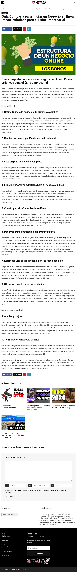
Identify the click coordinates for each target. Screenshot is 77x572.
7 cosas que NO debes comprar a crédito (11, 407)
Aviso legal (5, 540)
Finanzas (4, 13)
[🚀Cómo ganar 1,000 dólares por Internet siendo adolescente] (38, 389)
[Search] (73, 2)
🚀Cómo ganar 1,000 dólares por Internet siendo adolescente (38, 408)
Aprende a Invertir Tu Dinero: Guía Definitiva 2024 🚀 (63, 407)
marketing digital (65, 238)
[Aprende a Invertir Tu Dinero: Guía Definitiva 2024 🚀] (63, 389)
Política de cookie (7, 551)
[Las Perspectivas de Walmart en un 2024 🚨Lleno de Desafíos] (13, 417)
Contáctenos (5, 555)
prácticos (5, 363)
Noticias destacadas (12, 9)
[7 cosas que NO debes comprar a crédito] (13, 389)
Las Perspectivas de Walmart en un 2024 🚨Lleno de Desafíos (13, 435)
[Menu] (2, 2)
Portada (4, 9)
